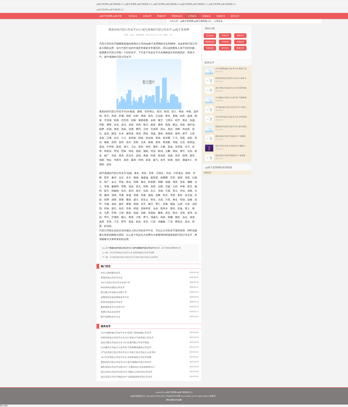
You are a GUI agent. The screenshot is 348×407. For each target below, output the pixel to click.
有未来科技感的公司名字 (113, 287)
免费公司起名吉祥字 (110, 312)
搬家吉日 (133, 22)
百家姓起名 (176, 16)
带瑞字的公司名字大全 (111, 277)
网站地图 (170, 400)
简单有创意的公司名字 (111, 302)
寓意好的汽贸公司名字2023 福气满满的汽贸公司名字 (126, 362)
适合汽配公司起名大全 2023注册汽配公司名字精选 (125, 342)
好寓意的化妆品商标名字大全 (115, 297)
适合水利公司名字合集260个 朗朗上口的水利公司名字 (126, 372)
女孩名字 (147, 16)
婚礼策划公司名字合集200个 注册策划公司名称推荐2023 (128, 367)
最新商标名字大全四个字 (113, 307)
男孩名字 (161, 16)
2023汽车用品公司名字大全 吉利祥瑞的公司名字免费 (132, 253)
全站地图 (178, 400)
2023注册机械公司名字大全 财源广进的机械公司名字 (126, 333)
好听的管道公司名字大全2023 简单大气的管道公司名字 (127, 337)
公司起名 (192, 16)
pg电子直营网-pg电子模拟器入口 (110, 4)
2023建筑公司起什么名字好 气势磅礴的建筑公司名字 (126, 347)
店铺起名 (206, 16)
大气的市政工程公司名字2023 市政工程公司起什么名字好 (134, 257)
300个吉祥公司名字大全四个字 (115, 282)
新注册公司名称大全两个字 (114, 292)
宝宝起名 (133, 16)
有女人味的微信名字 (110, 273)
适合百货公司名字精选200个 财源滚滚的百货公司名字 (126, 377)
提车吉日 (235, 16)
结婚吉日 (220, 16)
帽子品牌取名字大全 (110, 317)
